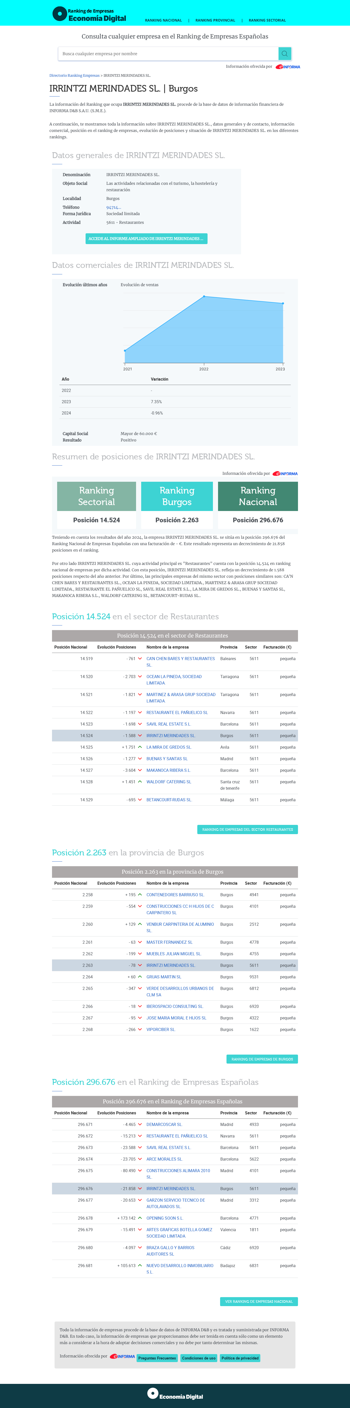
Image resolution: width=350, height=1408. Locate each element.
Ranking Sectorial (267, 20)
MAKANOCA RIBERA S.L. (169, 770)
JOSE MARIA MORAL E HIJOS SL (177, 1018)
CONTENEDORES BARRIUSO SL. (176, 895)
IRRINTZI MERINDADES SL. (171, 735)
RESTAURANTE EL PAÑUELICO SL (177, 712)
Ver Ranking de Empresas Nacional (259, 1301)
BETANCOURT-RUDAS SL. (169, 800)
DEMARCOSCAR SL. (165, 1124)
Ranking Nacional (163, 20)
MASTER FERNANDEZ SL (170, 942)
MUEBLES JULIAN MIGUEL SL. (174, 954)
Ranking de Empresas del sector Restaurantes (247, 829)
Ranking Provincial (215, 20)
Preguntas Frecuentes (157, 1358)
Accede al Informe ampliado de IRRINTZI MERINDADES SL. (147, 238)
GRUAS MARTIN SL (164, 977)
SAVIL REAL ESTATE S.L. (169, 724)
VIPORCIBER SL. (161, 1029)
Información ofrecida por (249, 66)
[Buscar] (285, 53)
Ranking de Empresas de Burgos (262, 1059)
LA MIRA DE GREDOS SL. (169, 747)
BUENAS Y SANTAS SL (167, 758)
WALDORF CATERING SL (169, 782)
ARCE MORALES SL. (165, 1159)
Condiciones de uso (198, 1358)
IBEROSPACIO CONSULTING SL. (175, 1006)
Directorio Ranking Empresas (74, 75)
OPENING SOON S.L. (165, 1218)
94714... (113, 207)
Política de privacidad (240, 1358)
